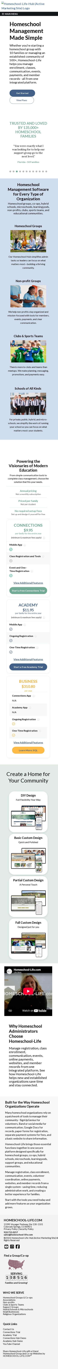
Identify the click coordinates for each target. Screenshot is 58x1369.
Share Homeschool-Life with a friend (20, 1351)
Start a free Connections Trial (28, 590)
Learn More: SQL (28, 750)
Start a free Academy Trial (28, 667)
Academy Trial (10, 1335)
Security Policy (26, 1229)
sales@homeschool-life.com (18, 1234)
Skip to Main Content (32, 1240)
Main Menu (11, 14)
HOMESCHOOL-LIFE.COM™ (17, 1356)
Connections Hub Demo (14, 1338)
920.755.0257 (11, 1232)
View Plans (21, 100)
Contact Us (8, 1329)
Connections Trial (11, 1332)
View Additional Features (28, 582)
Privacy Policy (11, 1229)
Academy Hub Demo (13, 1341)
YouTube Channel (11, 1344)
